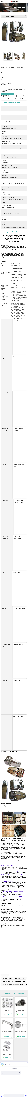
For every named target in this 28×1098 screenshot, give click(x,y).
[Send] (26, 1095)
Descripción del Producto (20, 98)
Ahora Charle (21, 94)
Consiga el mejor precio (7, 94)
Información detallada (7, 98)
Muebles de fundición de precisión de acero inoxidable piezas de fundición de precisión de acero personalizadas (20, 1032)
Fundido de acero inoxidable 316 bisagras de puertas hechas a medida (7, 1053)
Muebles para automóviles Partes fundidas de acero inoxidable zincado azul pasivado (7, 1011)
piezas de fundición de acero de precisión (14, 978)
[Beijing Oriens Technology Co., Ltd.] (14, 2)
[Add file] (2, 1095)
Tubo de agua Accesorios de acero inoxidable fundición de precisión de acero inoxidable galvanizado (21, 1011)
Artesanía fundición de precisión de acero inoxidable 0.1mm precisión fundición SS (7, 1032)
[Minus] (26, 1064)
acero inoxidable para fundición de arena (13, 981)
